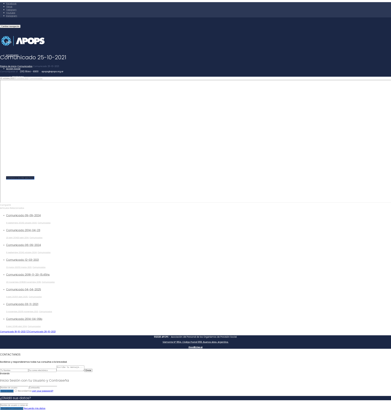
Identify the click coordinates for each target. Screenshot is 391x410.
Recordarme (24, 390)
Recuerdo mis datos (34, 408)
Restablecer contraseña (11, 408)
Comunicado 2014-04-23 (23, 230)
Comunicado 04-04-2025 (23, 289)
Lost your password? (42, 390)
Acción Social (13, 68)
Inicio (9, 41)
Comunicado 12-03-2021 (22, 260)
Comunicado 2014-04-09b (24, 319)
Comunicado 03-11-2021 (22, 304)
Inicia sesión (6, 391)
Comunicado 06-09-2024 (23, 245)
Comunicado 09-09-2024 (23, 215)
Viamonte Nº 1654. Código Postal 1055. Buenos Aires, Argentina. (195, 342)
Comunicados (35, 78)
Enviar (88, 370)
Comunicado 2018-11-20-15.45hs (28, 274)
